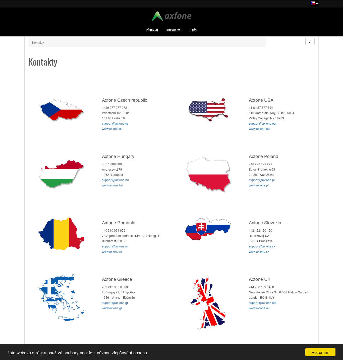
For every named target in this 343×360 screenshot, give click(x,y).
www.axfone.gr (112, 308)
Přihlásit (152, 30)
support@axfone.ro (115, 246)
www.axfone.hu (112, 185)
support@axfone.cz (115, 123)
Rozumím (320, 352)
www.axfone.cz (112, 128)
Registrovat (174, 30)
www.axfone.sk (259, 251)
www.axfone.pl (259, 185)
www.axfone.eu (259, 128)
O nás (193, 30)
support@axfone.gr (115, 302)
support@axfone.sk (262, 246)
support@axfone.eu (262, 123)
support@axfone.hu (115, 180)
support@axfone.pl (262, 180)
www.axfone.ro (112, 251)
